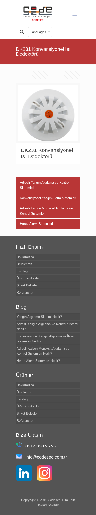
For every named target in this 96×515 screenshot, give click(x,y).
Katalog (22, 271)
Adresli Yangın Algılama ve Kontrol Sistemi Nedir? (47, 326)
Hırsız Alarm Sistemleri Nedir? (38, 361)
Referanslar (25, 292)
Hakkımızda (25, 257)
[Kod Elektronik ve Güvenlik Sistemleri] (37, 13)
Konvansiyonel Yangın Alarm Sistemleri (48, 198)
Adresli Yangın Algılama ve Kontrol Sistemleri (44, 185)
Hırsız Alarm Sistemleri (36, 224)
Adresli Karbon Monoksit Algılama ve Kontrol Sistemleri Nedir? (43, 351)
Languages (38, 32)
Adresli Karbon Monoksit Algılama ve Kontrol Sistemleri (46, 210)
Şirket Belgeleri (27, 285)
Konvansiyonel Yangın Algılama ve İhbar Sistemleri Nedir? (45, 338)
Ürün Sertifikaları (29, 278)
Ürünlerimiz (25, 264)
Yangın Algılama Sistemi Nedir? (39, 317)
